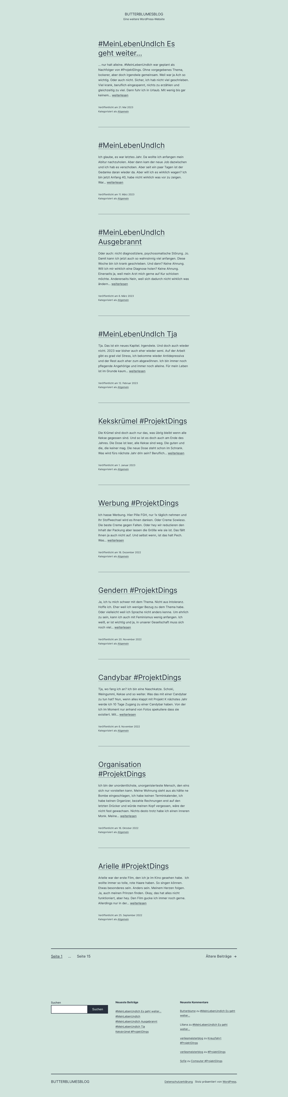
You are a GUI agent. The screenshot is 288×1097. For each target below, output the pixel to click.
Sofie (183, 1061)
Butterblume (188, 1011)
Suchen (56, 1002)
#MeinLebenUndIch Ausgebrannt (136, 1021)
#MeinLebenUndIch (131, 145)
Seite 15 (84, 956)
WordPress (229, 1081)
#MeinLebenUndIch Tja (137, 333)
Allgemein (123, 111)
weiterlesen (120, 95)
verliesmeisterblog (191, 1038)
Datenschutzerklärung (179, 1081)
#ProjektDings (216, 1051)
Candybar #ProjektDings (139, 677)
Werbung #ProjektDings (138, 503)
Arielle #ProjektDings (133, 866)
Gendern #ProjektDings (137, 590)
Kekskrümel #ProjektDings (142, 420)
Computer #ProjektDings (206, 1061)
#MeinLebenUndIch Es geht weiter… (138, 1011)
